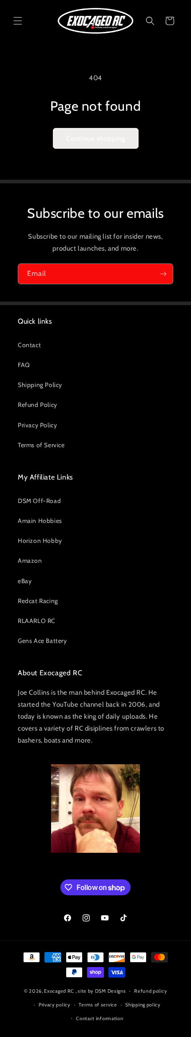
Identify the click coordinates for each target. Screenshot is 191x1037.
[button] (18, 21)
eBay (25, 581)
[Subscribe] (163, 273)
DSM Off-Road (39, 501)
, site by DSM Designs (101, 991)
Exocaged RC (59, 991)
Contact (29, 345)
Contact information (99, 1018)
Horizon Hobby (40, 541)
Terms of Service (41, 445)
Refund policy (150, 991)
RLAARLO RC (37, 621)
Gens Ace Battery (42, 641)
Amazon (30, 561)
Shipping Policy (40, 385)
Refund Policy (37, 405)
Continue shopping (95, 139)
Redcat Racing (38, 601)
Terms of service (98, 1005)
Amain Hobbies (40, 521)
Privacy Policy (37, 425)
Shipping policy (143, 1005)
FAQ (24, 365)
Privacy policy (55, 1005)
